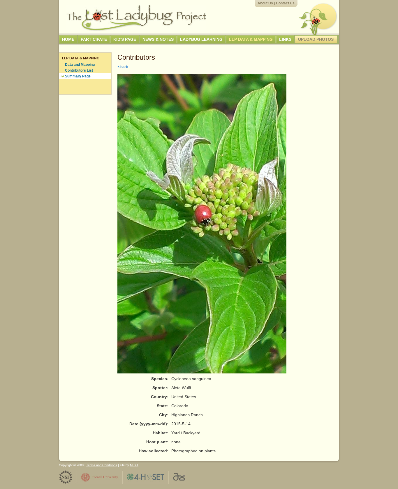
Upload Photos (316, 39)
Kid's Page (124, 39)
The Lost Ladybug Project (136, 18)
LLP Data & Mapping (251, 39)
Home (68, 39)
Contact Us (285, 3)
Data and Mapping (80, 65)
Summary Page (78, 76)
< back (122, 67)
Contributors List (79, 70)
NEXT (134, 465)
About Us (265, 3)
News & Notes (158, 39)
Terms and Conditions (101, 465)
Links (285, 39)
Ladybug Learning (201, 39)
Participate (94, 39)
